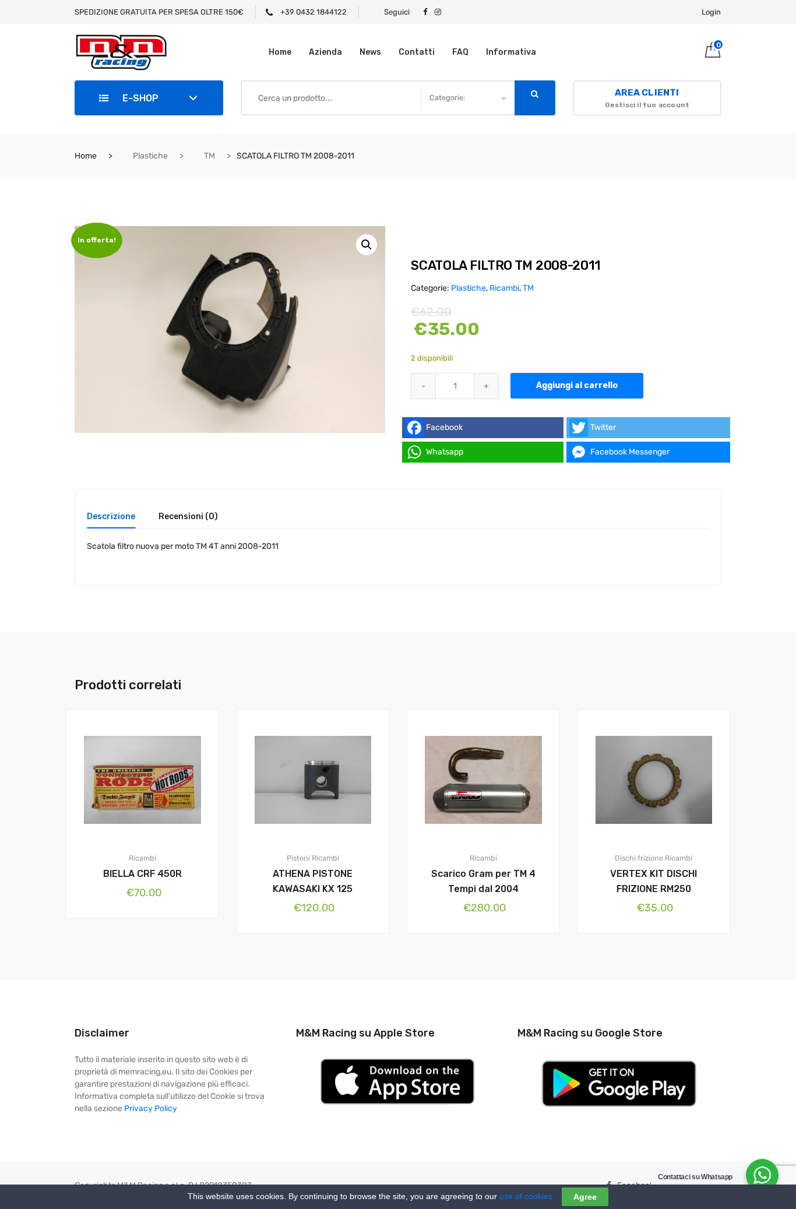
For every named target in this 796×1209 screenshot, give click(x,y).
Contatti (417, 52)
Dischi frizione (639, 858)
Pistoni (298, 858)
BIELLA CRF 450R (142, 873)
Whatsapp (444, 452)
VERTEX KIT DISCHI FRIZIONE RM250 (653, 881)
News (370, 52)
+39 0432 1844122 (313, 12)
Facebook (444, 427)
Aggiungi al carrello (577, 385)
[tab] (111, 520)
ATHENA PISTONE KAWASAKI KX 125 (313, 881)
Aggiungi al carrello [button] (149, 958)
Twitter (603, 427)
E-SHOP (139, 98)
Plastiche (150, 156)
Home (280, 52)
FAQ (460, 52)
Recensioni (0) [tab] (188, 517)
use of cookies (525, 1196)
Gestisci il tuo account (647, 98)
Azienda (325, 52)
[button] (366, 244)
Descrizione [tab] (111, 517)
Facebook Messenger (630, 452)
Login (711, 12)
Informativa (511, 52)
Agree (585, 1196)
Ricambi (504, 288)
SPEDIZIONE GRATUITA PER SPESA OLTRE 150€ (159, 12)
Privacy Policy (150, 1108)
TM (209, 156)
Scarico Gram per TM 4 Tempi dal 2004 (483, 881)
